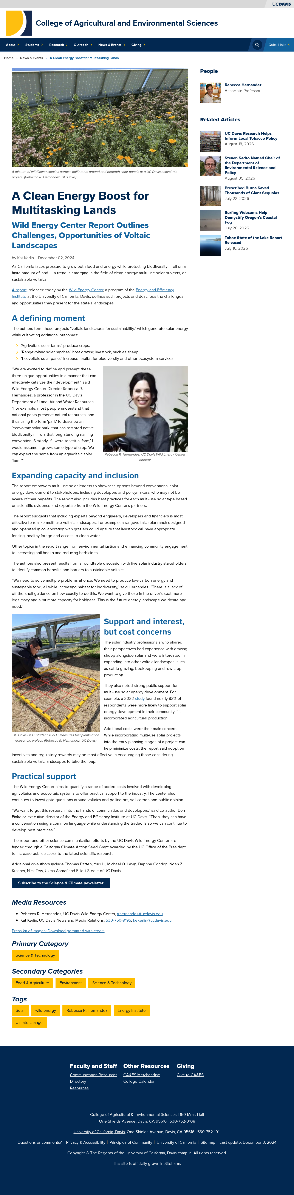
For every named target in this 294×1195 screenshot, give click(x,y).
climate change (29, 1022)
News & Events (109, 44)
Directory (78, 1081)
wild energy (45, 1010)
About (10, 44)
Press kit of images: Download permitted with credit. (58, 931)
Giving (136, 44)
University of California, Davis (99, 1132)
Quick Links (277, 44)
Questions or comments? (39, 1142)
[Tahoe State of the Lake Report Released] (210, 245)
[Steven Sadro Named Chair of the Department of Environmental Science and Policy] (210, 166)
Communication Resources (93, 1075)
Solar (20, 1010)
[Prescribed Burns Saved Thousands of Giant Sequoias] (210, 195)
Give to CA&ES (190, 1075)
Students (32, 44)
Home (9, 57)
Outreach (81, 44)
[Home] (19, 23)
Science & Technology (35, 955)
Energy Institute (132, 1010)
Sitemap (208, 1142)
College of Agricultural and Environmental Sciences (127, 23)
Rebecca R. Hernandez (87, 1010)
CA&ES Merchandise (141, 1075)
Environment (71, 983)
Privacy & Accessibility (85, 1142)
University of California (176, 1142)
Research (56, 44)
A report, (20, 290)
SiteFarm (172, 1163)
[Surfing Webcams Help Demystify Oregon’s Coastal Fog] (210, 220)
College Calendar (139, 1081)
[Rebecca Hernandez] (210, 92)
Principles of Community (131, 1142)
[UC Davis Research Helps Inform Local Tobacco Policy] (210, 141)
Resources (79, 1088)
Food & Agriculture (32, 983)
